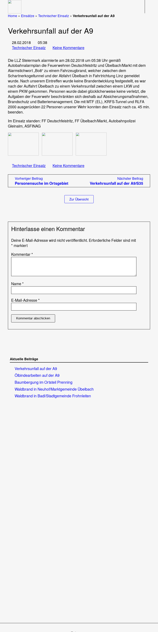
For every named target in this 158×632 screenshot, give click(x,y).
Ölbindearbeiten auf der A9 (37, 375)
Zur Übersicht (79, 199)
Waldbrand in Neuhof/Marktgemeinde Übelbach (54, 389)
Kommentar (22, 254)
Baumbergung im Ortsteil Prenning (43, 382)
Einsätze (27, 15)
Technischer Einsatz (53, 15)
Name (17, 283)
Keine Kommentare (68, 47)
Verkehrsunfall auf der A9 (36, 368)
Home (12, 15)
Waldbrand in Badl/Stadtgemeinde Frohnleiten (53, 395)
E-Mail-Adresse (25, 300)
